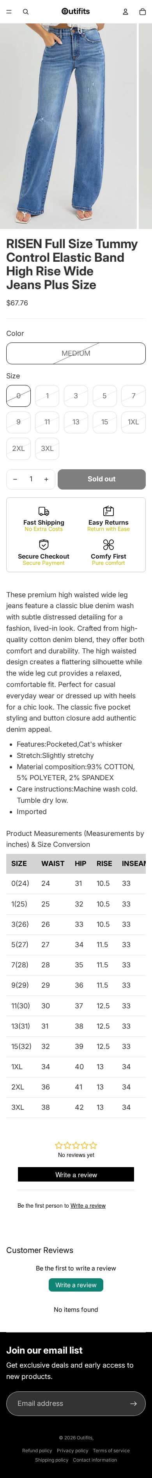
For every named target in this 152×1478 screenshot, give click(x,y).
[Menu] (9, 12)
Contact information (95, 1460)
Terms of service (111, 1450)
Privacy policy (72, 1450)
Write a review (76, 1285)
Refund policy (37, 1450)
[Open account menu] (125, 11)
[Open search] (25, 11)
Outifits (84, 1438)
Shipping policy (52, 1460)
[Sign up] (133, 1403)
